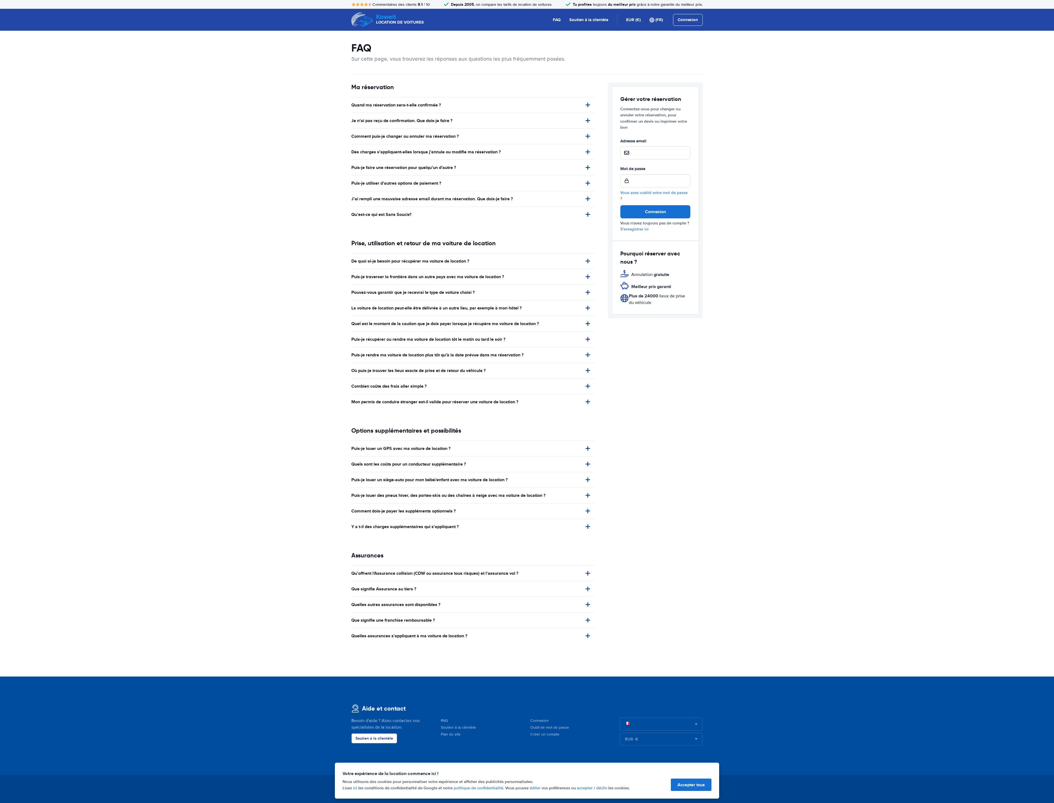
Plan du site (451, 734)
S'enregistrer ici (634, 229)
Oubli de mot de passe (549, 727)
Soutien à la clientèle (588, 20)
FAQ (556, 20)
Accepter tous (691, 785)
